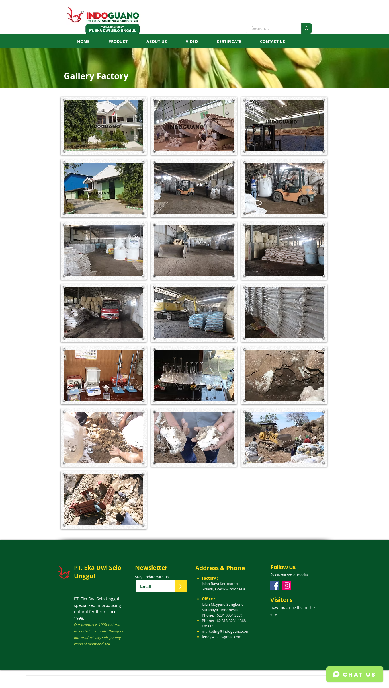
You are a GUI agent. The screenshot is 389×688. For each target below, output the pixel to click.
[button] (104, 126)
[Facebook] (274, 585)
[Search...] (306, 28)
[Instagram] (286, 585)
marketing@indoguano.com (225, 631)
